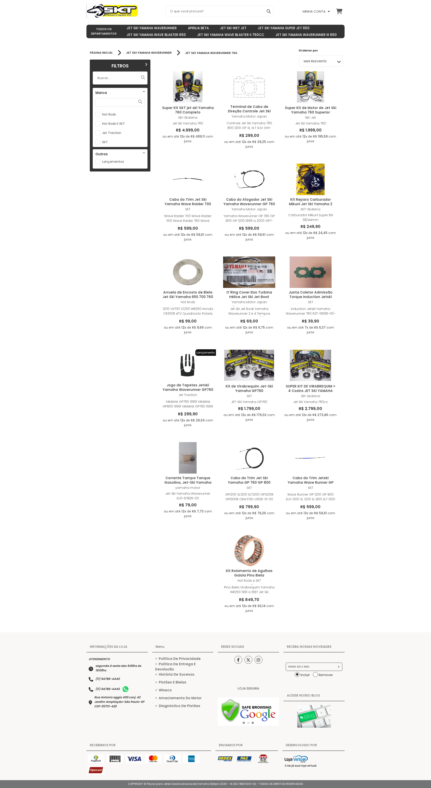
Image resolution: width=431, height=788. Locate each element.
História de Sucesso (174, 674)
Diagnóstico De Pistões (177, 705)
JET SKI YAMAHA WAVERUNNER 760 (211, 53)
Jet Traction (111, 133)
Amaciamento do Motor (178, 698)
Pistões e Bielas (170, 682)
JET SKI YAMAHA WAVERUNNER (149, 52)
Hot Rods (109, 114)
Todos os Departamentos (104, 31)
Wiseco (163, 690)
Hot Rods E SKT (113, 123)
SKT (105, 142)
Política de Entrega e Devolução (175, 667)
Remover (326, 675)
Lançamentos (113, 161)
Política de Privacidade (178, 658)
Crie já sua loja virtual (301, 766)
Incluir (305, 675)
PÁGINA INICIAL (101, 52)
